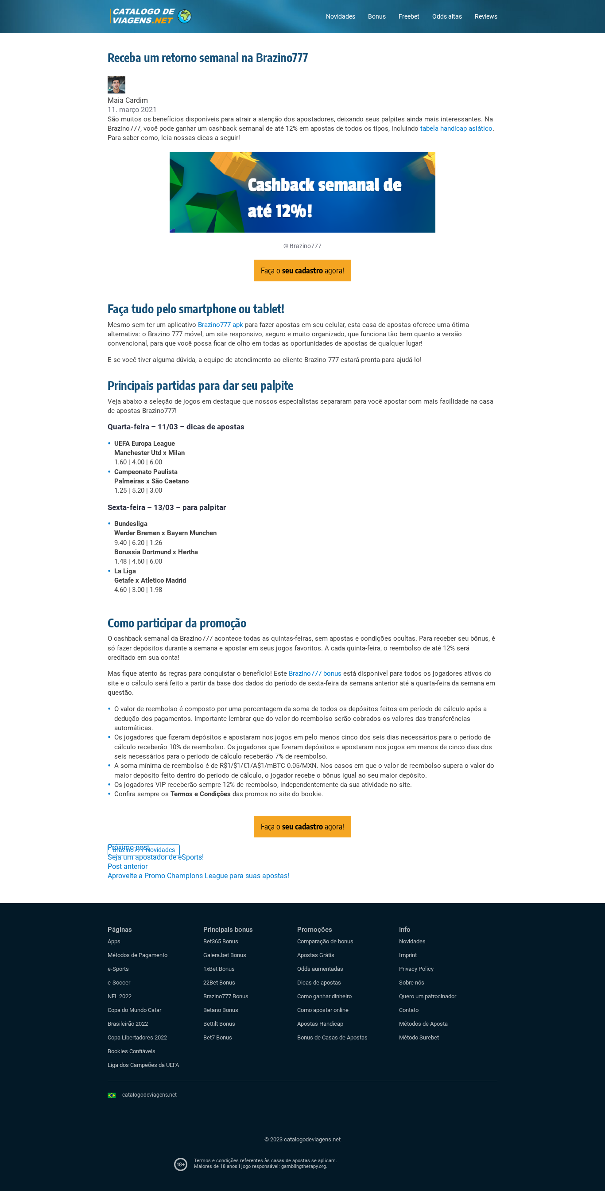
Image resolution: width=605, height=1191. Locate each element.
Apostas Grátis (315, 955)
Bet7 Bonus (217, 1037)
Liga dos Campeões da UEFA (143, 1065)
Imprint (408, 955)
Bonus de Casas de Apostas (332, 1037)
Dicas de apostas (319, 982)
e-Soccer (119, 982)
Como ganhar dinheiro (324, 996)
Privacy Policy (416, 968)
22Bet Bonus (219, 982)
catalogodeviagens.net (149, 1095)
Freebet (409, 16)
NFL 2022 (120, 996)
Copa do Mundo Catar (134, 1010)
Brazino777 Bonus (225, 996)
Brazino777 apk (220, 325)
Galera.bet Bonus (224, 955)
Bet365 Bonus (220, 941)
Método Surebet (419, 1037)
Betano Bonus (220, 1010)
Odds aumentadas (320, 968)
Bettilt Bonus (219, 1023)
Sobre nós (411, 982)
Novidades (340, 16)
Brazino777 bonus (315, 673)
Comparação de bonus (325, 941)
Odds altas (447, 16)
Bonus (377, 16)
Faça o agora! (302, 270)
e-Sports (118, 968)
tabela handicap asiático (456, 128)
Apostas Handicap (320, 1023)
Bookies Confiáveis (131, 1051)
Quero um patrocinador (427, 996)
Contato (409, 1010)
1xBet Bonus (219, 968)
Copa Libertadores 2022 (137, 1037)
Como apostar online (323, 1010)
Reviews (486, 16)
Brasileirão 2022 (128, 1023)
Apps (114, 941)
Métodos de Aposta (423, 1023)
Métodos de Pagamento (137, 955)
